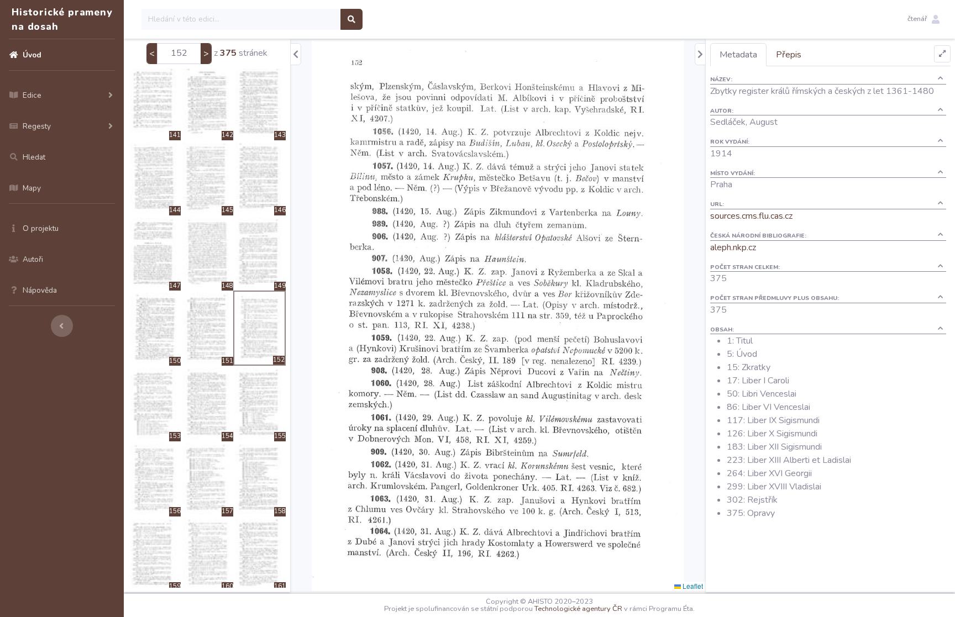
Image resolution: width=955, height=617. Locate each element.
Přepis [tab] (788, 55)
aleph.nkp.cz (733, 247)
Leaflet (692, 585)
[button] (923, 19)
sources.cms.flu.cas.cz (751, 216)
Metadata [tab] (738, 55)
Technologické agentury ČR (578, 609)
